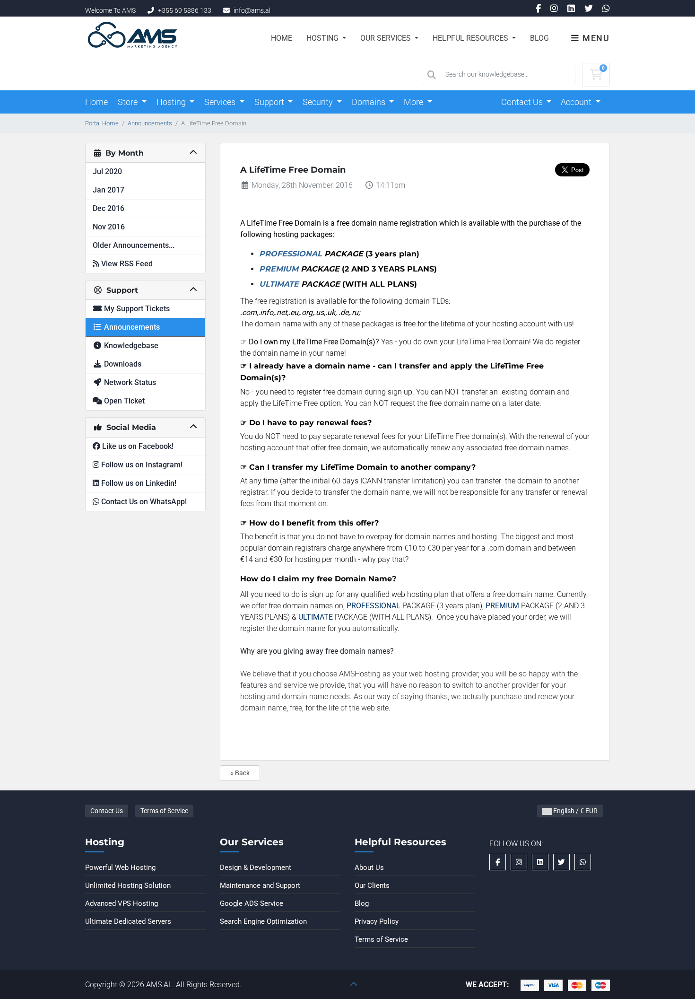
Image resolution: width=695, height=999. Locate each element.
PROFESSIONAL (290, 253)
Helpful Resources (471, 38)
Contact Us (523, 102)
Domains (369, 102)
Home (281, 38)
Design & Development (255, 867)
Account (577, 102)
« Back (240, 773)
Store (128, 102)
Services (220, 102)
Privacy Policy (377, 921)
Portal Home (102, 123)
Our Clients (372, 885)
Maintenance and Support (260, 885)
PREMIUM (278, 268)
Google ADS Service (251, 903)
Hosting (323, 38)
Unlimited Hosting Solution (128, 885)
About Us (369, 867)
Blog (539, 38)
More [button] (414, 102)
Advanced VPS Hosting (121, 903)
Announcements (150, 123)
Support (270, 102)
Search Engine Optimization (263, 921)
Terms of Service (164, 811)
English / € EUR (575, 811)
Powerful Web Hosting (120, 867)
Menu (595, 38)
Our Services (386, 38)
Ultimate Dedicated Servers (128, 921)
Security (319, 102)
